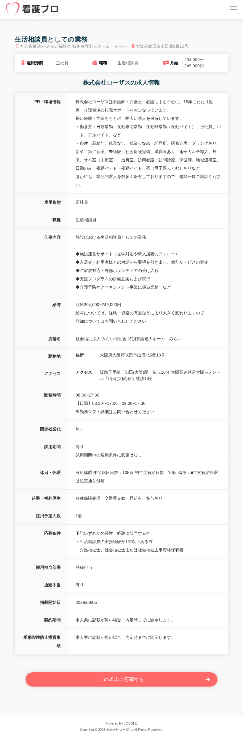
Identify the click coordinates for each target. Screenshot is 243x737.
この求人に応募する (121, 679)
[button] (232, 8)
